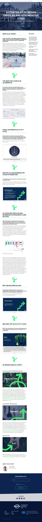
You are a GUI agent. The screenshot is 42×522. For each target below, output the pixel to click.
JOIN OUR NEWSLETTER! (20, 476)
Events (12, 513)
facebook (36, 519)
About (6, 511)
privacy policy (23, 484)
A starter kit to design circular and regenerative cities (33, 50)
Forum (5, 258)
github (38, 519)
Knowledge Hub (7, 513)
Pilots (5, 512)
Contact (12, 514)
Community (6, 514)
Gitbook (9, 400)
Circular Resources (8, 260)
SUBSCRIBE (21, 487)
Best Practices (7, 262)
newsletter (12, 456)
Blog (12, 512)
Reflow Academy (8, 264)
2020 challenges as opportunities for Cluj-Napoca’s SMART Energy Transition (33, 39)
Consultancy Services (15, 511)
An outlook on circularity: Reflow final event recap (33, 54)
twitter (34, 519)
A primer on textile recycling (33, 47)
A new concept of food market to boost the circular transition (33, 43)
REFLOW (9, 389)
